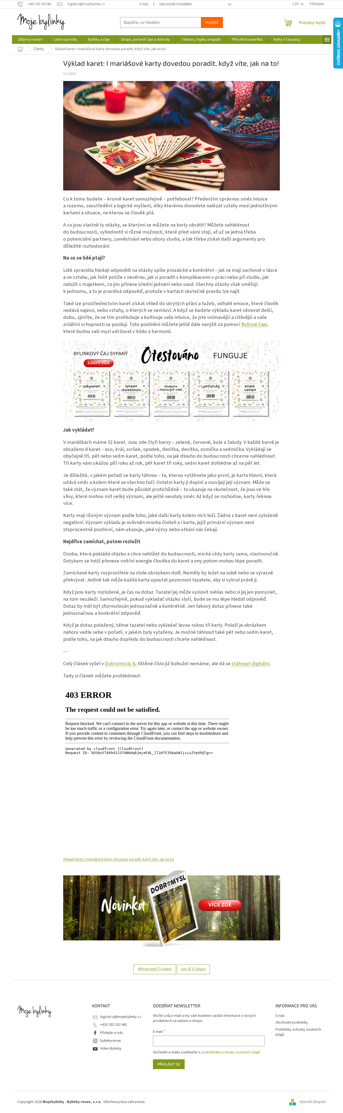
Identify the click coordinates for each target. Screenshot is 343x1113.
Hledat (212, 22)
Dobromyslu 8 (120, 663)
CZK (295, 4)
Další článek (193, 969)
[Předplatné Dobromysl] (171, 908)
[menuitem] (30, 39)
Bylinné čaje (254, 324)
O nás (143, 4)
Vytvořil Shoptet (313, 1102)
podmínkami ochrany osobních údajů (230, 1052)
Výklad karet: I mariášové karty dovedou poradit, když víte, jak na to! (118, 859)
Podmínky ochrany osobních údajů (298, 1032)
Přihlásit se (168, 1064)
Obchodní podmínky (175, 4)
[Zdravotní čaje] (171, 380)
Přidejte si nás (111, 1033)
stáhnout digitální (251, 663)
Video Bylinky (110, 1048)
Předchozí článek (155, 969)
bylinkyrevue (110, 1040)
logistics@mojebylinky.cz (120, 1017)
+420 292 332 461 (113, 1024)
